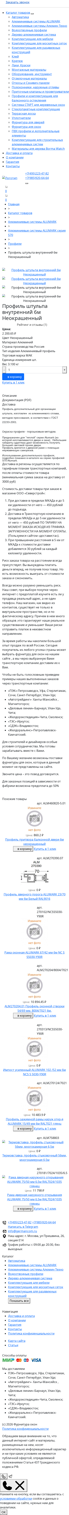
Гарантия (12, 162)
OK (3, 1512)
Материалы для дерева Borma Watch (38, 149)
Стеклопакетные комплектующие (36, 109)
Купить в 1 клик (13, 382)
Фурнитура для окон (26, 127)
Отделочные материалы (29, 78)
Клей (15, 56)
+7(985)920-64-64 (37, 178)
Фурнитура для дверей (28, 122)
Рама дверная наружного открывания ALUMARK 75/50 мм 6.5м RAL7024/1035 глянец (34, 1199)
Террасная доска (24, 114)
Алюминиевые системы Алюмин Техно (39, 26)
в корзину (14, 377)
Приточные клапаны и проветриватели (40, 92)
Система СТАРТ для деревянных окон (38, 105)
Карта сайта (16, 1341)
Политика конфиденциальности (31, 1333)
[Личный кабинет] (3, 200)
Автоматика (20, 17)
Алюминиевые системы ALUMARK (36, 21)
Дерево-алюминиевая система (34, 35)
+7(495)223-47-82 (37, 173)
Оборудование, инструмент (32, 74)
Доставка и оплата (19, 153)
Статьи (13, 1345)
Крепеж (17, 61)
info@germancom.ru (22, 1231)
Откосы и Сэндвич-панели (30, 83)
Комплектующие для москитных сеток (39, 43)
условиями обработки (16, 1499)
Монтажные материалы (29, 70)
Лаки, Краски (21, 65)
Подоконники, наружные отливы (35, 87)
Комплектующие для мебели (32, 39)
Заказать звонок (17, 2)
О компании (15, 157)
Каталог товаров (18, 13)
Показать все (19, 1301)
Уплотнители (21, 118)
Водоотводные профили (29, 30)
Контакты (13, 166)
